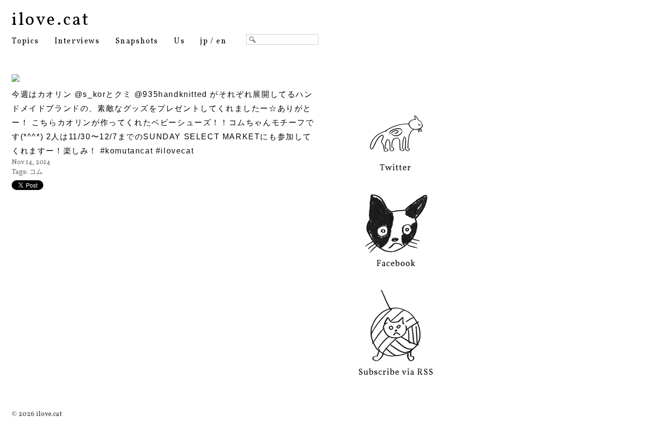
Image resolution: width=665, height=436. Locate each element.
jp (204, 41)
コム (36, 172)
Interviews (77, 41)
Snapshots (136, 41)
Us (179, 41)
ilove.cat (51, 20)
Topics (25, 41)
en (221, 41)
